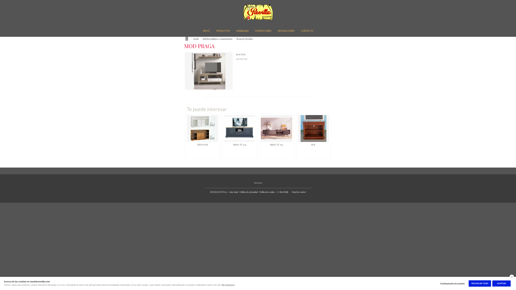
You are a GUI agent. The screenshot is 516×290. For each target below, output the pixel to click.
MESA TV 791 (276, 144)
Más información (228, 285)
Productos (223, 31)
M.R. (313, 144)
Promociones (263, 31)
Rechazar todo (479, 283)
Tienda (196, 38)
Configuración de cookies (452, 283)
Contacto (307, 31)
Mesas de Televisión (244, 38)
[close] (512, 277)
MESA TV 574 (239, 144)
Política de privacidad (249, 192)
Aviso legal (233, 192)
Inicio (206, 31)
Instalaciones (286, 31)
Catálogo (242, 31)
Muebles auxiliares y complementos (217, 38)
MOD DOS (202, 144)
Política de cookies (267, 192)
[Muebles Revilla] (258, 20)
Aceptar (501, 283)
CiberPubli (283, 192)
